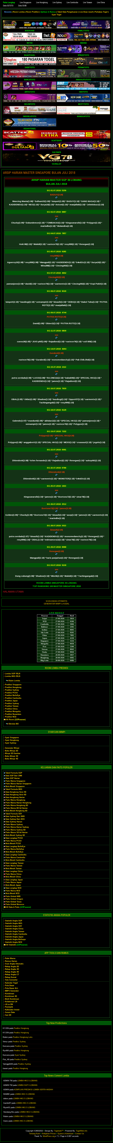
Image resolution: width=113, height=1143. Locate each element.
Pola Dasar (9, 985)
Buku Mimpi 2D (11, 751)
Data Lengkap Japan (14, 880)
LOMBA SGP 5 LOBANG (27, 1085)
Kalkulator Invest (12, 1010)
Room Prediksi (32, 12)
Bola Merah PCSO (13, 843)
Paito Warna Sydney (14, 824)
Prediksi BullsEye (12, 695)
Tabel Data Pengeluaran (67, 12)
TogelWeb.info (81, 1131)
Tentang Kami (34, 1134)
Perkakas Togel (101, 12)
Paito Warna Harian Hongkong (18, 803)
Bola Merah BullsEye (14, 852)
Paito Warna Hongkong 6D (17, 805)
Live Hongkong (42, 2)
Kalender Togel (11, 983)
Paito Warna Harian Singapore (18, 784)
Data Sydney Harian (14, 822)
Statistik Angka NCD (13, 942)
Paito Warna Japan (13, 882)
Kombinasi (9, 994)
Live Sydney (57, 2)
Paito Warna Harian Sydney (17, 827)
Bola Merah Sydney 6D (15, 835)
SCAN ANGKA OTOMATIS (56, 601)
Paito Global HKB (13, 896)
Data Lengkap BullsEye (15, 846)
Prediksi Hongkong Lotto (22, 1037)
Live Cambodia (72, 2)
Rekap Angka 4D (12, 972)
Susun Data (10, 1012)
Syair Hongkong (12, 740)
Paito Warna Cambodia (15, 857)
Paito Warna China (13, 874)
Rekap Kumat (10, 977)
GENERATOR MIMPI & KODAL (56, 604)
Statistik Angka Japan (14, 937)
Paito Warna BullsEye (15, 849)
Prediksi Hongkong (13, 687)
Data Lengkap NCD (13, 888)
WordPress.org (49, 1136)
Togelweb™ (58, 1131)
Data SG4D (22, 6)
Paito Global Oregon (14, 899)
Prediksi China (11, 709)
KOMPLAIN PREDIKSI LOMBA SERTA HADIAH (33, 1090)
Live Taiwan (87, 2)
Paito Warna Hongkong (15, 800)
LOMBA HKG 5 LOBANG (27, 1081)
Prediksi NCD (10, 717)
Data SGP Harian (13, 778)
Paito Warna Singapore (15, 781)
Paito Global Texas (13, 902)
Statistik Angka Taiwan (14, 931)
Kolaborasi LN (11, 1002)
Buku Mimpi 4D (11, 759)
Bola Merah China (13, 877)
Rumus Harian (11, 961)
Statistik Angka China (14, 929)
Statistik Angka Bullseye (15, 939)
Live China (101, 2)
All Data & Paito (12, 907)
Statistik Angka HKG (13, 923)
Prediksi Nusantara (13, 714)
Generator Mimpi (12, 748)
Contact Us (79, 1134)
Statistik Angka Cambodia (16, 934)
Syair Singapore (12, 738)
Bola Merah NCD (12, 893)
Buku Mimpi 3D (11, 756)
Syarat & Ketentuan (65, 1134)
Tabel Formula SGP (14, 773)
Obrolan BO (14, 724)
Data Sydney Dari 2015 (15, 819)
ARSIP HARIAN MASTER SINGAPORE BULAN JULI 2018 (39, 173)
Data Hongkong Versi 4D (16, 792)
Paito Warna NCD (13, 891)
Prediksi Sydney (12, 690)
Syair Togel (56, 15)
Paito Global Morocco (15, 904)
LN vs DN (9, 1004)
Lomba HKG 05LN (12, 676)
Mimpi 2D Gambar (12, 753)
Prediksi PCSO (11, 693)
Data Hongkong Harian (15, 797)
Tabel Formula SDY (14, 814)
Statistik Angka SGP (13, 921)
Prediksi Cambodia (13, 698)
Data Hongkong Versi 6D (16, 795)
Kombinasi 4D (11, 996)
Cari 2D (8, 1015)
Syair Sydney (10, 743)
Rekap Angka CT (12, 974)
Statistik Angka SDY (13, 926)
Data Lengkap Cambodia (16, 855)
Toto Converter (11, 980)
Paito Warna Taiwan (14, 866)
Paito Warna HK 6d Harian (17, 808)
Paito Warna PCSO (13, 841)
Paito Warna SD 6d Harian (17, 832)
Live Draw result (86, 12)
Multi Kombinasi (12, 999)
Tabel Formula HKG (14, 789)
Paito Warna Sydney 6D (15, 830)
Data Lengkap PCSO (14, 838)
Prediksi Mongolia (13, 711)
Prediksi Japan (11, 701)
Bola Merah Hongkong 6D (16, 811)
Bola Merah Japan (13, 885)
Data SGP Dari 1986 (14, 776)
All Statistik (11, 945)
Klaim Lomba (14, 681)
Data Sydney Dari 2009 (15, 816)
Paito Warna (10, 958)
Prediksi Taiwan (11, 706)
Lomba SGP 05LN (12, 674)
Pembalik (9, 1007)
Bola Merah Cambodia (15, 860)
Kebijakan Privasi (49, 1134)
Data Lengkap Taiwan (15, 863)
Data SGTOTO (8, 6)
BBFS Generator (12, 991)
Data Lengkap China (14, 871)
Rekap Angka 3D (12, 969)
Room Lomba (19, 12)
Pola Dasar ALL (11, 988)
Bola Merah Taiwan (14, 868)
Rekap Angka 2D (12, 966)
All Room (10, 720)
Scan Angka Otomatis (14, 964)
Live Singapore (25, 2)
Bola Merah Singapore (15, 786)
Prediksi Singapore (13, 685)
